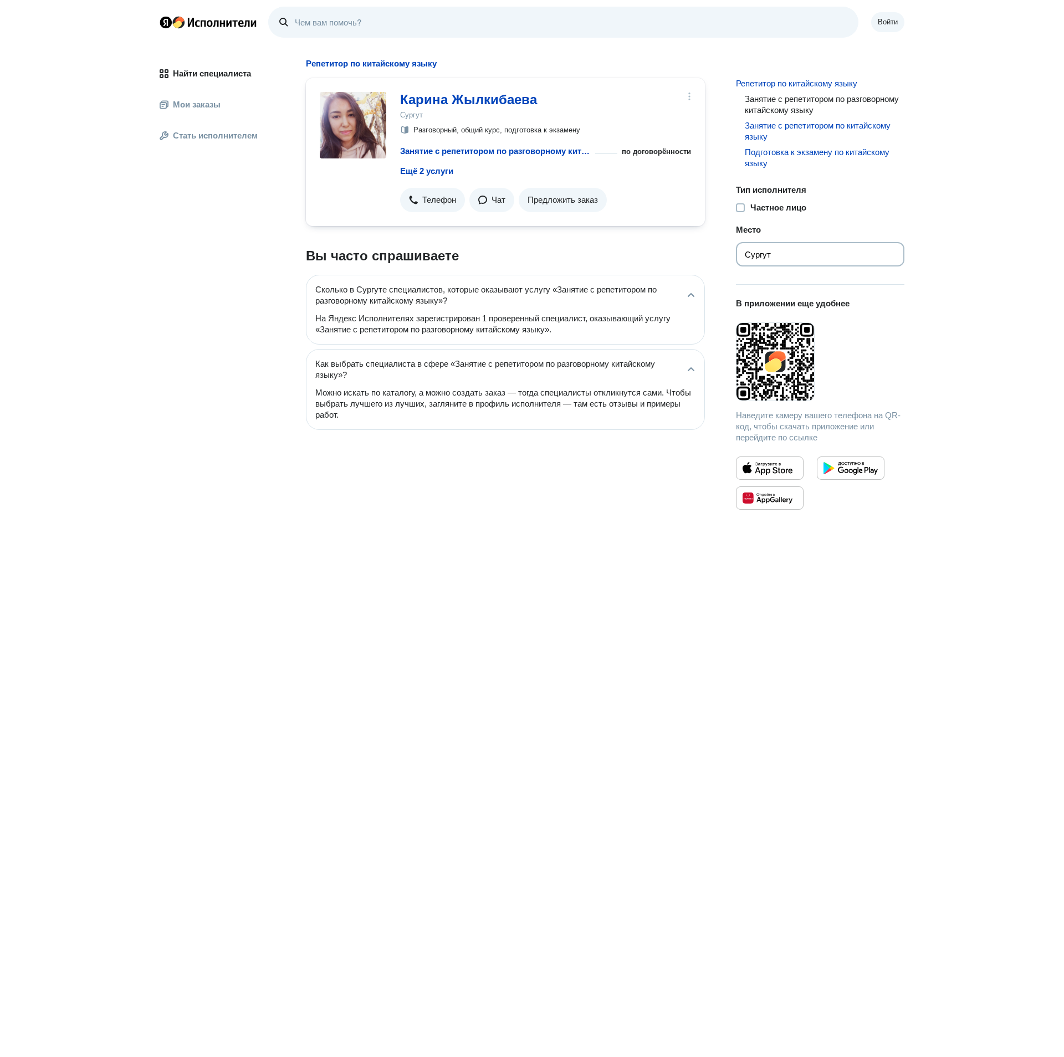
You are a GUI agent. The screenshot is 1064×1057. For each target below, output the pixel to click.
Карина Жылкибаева (468, 99)
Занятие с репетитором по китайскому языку (818, 131)
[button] (432, 200)
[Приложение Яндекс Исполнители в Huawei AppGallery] (770, 498)
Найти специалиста (212, 73)
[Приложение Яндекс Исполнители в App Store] (770, 468)
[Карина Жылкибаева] (353, 125)
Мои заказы (197, 104)
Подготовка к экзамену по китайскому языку (817, 157)
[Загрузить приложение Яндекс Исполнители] (820, 361)
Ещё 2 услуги (426, 171)
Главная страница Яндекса (166, 22)
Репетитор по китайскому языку (796, 83)
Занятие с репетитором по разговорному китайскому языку (495, 151)
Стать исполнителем (215, 135)
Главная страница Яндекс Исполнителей (208, 22)
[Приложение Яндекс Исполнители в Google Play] (850, 468)
